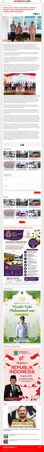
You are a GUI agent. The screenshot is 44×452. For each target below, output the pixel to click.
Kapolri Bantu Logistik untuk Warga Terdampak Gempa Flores (34, 169)
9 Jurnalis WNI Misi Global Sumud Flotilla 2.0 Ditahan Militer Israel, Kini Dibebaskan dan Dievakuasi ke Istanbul (24, 440)
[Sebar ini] (34, 14)
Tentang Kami (11, 450)
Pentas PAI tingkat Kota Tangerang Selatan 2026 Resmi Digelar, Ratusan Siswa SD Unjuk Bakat (34, 159)
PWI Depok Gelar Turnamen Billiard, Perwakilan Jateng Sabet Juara (8, 159)
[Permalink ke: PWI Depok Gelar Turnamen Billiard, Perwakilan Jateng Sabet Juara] (9, 154)
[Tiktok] (23, 145)
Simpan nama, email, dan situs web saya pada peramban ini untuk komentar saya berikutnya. (20, 190)
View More (22, 222)
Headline (4, 14)
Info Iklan (21, 450)
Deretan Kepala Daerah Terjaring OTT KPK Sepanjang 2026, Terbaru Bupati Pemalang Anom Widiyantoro (21, 430)
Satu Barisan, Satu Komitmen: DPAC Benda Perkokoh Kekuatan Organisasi (22, 159)
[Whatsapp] (39, 14)
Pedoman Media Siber (33, 450)
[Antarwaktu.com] (22, 1)
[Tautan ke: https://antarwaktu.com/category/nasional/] (40, 404)
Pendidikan (7, 14)
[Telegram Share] (37, 14)
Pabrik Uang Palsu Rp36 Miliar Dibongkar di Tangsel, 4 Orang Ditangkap (8, 169)
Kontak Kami (26, 450)
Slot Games (13, 45)
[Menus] (3, 1)
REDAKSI (16, 450)
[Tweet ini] (35, 14)
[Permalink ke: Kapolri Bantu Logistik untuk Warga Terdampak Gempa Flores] (35, 164)
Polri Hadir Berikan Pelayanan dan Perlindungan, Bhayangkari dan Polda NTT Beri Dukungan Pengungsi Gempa (21, 169)
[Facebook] (21, 145)
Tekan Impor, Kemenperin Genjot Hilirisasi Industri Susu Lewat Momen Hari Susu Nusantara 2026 (23, 435)
